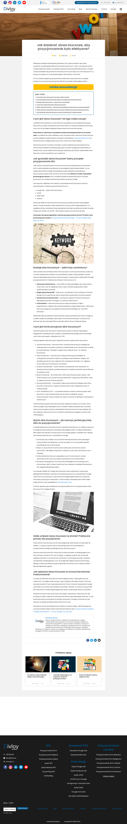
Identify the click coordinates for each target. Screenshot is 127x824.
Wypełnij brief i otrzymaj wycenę (87, 2)
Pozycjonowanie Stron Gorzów (108, 767)
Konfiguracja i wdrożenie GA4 (78, 783)
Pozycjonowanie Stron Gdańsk (108, 763)
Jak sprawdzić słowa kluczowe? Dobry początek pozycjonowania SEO (58, 100)
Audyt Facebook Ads (78, 771)
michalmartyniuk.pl (53, 822)
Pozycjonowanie (44, 9)
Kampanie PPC (59, 9)
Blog (80, 9)
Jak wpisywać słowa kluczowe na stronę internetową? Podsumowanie (59, 112)
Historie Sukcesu (91, 9)
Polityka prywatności (99, 809)
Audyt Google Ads (79, 766)
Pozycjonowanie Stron (48, 750)
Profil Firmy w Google (78, 779)
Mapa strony (117, 809)
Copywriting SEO (48, 771)
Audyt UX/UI (78, 775)
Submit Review (22, 808)
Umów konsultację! (63, 87)
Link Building (48, 776)
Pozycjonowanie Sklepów (48, 755)
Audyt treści (78, 787)
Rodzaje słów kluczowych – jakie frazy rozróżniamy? (53, 102)
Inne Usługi (71, 9)
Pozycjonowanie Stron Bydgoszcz (108, 759)
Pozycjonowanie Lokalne (48, 759)
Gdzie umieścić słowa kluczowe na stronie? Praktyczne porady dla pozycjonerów (63, 110)
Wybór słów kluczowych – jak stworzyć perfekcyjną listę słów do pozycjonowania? (62, 107)
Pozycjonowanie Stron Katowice (108, 771)
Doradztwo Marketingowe (78, 796)
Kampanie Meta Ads (78, 755)
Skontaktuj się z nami (64, 482)
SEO (55, 56)
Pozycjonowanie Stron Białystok (108, 755)
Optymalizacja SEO (48, 767)
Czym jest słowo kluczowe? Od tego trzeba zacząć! (52, 97)
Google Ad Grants (79, 792)
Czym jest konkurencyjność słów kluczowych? (51, 105)
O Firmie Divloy (42, 809)
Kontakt (113, 9)
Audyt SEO (48, 763)
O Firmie (104, 9)
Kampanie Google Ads (78, 750)
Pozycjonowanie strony (81, 138)
